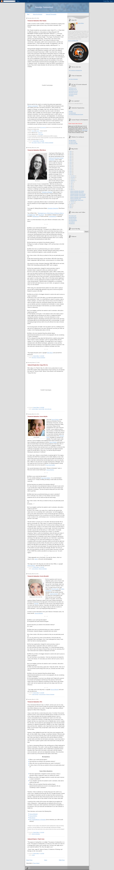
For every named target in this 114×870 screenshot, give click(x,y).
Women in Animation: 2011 (34, 702)
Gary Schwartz (53, 442)
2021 (71, 159)
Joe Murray (72, 221)
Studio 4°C (40, 132)
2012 (71, 172)
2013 (71, 171)
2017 (71, 165)
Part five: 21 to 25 (73, 94)
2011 (71, 174)
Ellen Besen (50, 352)
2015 (71, 168)
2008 (71, 207)
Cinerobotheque (52, 216)
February (73, 201)
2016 (71, 166)
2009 (71, 206)
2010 (71, 204)
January (72, 203)
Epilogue (72, 95)
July (72, 183)
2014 (71, 169)
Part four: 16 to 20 (73, 92)
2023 (71, 156)
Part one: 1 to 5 (73, 87)
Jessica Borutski (39, 613)
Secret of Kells (41, 408)
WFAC (43, 142)
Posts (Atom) (36, 863)
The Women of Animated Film (76, 70)
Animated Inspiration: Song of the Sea (37, 365)
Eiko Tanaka (40, 134)
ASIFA (71, 111)
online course (85, 129)
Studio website (35, 130)
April (72, 187)
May (72, 186)
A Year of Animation (74, 79)
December (73, 175)
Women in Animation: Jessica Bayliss (37, 416)
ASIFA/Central (73, 112)
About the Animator (37, 14)
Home (45, 860)
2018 (71, 163)
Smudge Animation (44, 7)
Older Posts (62, 860)
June (72, 184)
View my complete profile (73, 40)
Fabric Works (73, 140)
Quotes (33, 855)
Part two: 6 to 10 (73, 89)
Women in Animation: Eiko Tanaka (36, 20)
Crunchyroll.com (43, 127)
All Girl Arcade (55, 589)
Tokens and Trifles (74, 143)
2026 (71, 151)
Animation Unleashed (47, 192)
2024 (71, 154)
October (72, 178)
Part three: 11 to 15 (74, 91)
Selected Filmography (51, 14)
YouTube (36, 603)
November (73, 177)
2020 (71, 160)
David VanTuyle (73, 217)
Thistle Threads (73, 141)
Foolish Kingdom (54, 593)
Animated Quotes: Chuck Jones (35, 839)
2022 (71, 157)
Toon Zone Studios (50, 465)
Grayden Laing (73, 215)
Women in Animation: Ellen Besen (36, 150)
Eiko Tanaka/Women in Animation (37, 819)
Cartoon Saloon (35, 408)
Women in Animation (33, 106)
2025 (71, 153)
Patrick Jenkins (73, 218)
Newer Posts (29, 860)
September (73, 180)
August (72, 181)
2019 (71, 162)
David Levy (72, 223)
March (72, 189)
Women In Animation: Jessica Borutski (37, 576)
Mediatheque (36, 216)
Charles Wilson (81, 23)
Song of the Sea (48, 408)
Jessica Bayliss (55, 419)
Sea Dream (41, 214)
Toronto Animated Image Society (76, 114)
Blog (28, 14)
